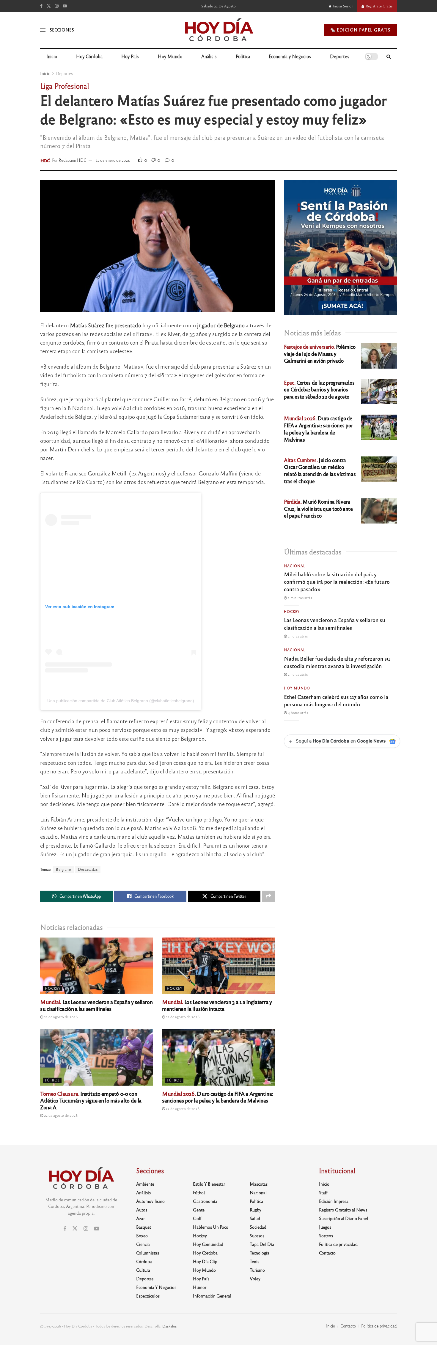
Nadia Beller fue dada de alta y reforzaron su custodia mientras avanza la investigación (337, 662)
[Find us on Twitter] (49, 6)
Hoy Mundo (170, 56)
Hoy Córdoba (89, 56)
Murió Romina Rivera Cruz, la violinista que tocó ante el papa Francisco (318, 508)
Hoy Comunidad (208, 1244)
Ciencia (143, 1244)
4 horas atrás (297, 712)
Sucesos (257, 1235)
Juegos (325, 1227)
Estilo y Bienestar (209, 1184)
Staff (323, 1192)
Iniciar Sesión (342, 6)
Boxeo (142, 1235)
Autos (141, 1209)
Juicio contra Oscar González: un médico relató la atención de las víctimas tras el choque (320, 470)
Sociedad (258, 1227)
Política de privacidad (338, 1244)
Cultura (143, 1270)
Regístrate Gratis (378, 6)
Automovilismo (150, 1201)
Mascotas (259, 1184)
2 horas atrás (297, 636)
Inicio (51, 56)
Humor (199, 1287)
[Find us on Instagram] (57, 6)
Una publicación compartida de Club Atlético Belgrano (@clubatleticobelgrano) (120, 700)
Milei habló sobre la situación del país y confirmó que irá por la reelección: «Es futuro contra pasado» (337, 581)
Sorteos (326, 1235)
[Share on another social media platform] (268, 896)
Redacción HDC (73, 160)
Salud (255, 1218)
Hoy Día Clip (205, 1261)
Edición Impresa (333, 1201)
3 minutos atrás (299, 597)
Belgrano (63, 869)
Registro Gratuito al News (343, 1209)
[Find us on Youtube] (65, 6)
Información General (212, 1295)
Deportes (339, 56)
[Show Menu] (42, 30)
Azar (140, 1218)
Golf (197, 1218)
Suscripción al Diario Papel (343, 1218)
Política (243, 56)
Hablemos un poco (210, 1227)
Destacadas (88, 869)
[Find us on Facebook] (41, 6)
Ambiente (145, 1184)
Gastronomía (205, 1201)
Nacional (294, 566)
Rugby (255, 1209)
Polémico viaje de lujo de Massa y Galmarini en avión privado (320, 353)
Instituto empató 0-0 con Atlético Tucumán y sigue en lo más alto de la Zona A (91, 1100)
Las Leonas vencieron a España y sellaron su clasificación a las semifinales (96, 1005)
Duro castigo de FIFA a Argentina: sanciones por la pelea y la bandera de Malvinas (217, 1097)
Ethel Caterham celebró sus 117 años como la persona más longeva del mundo (336, 700)
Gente (199, 1209)
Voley (255, 1278)
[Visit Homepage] (219, 30)
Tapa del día (262, 1244)
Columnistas (147, 1252)
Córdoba (144, 1261)
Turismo (257, 1270)
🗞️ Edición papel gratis (360, 29)
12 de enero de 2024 (113, 160)
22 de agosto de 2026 (60, 1016)
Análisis (209, 56)
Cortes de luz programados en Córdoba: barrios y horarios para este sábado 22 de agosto (319, 389)
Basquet (143, 1227)
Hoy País (130, 56)
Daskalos (169, 1326)
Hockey (53, 988)
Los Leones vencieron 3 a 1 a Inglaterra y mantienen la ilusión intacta (217, 1005)
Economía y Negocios (290, 56)
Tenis (254, 1261)
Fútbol (52, 1080)
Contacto (327, 1252)
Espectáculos (148, 1295)
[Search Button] (388, 56)
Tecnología (259, 1252)
